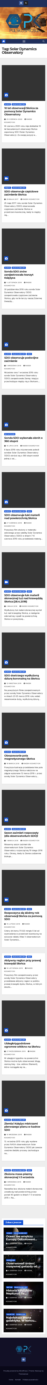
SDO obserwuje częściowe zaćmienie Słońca (21, 193)
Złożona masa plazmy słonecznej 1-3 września (19, 1175)
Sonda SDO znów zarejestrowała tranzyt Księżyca (18, 274)
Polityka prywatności (30, 1380)
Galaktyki (10, 1314)
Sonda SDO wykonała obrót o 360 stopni (23, 439)
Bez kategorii (10, 434)
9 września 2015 (14, 1182)
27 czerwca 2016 (14, 523)
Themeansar (23, 1374)
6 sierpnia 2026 (15, 1243)
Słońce (7, 104)
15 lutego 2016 (14, 924)
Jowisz (9, 1233)
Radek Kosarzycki (31, 199)
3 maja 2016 (12, 606)
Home (11, 1380)
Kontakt (18, 1380)
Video (29, 354)
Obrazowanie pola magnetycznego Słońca (19, 757)
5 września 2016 (14, 366)
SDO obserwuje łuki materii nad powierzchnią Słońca (21, 516)
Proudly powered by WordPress (15, 1371)
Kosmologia (21, 1314)
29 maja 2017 (13, 199)
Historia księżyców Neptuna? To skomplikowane (19, 1293)
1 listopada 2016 (14, 282)
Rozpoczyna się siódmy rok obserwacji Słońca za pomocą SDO (23, 916)
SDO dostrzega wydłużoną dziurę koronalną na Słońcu (22, 677)
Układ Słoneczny (18, 104)
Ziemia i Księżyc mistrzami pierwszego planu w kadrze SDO (22, 1127)
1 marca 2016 (13, 840)
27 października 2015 (16, 1051)
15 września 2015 (14, 1134)
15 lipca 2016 (13, 446)
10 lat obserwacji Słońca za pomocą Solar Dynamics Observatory (21, 111)
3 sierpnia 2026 (15, 1298)
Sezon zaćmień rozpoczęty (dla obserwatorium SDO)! (21, 834)
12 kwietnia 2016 (14, 683)
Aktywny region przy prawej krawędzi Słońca (22, 962)
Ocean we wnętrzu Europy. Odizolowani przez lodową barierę (21, 1239)
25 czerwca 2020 (15, 119)
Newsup (38, 1371)
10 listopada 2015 (15, 968)
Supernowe (11, 1260)
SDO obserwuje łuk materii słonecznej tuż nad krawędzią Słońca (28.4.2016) (23, 598)
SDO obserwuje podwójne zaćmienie (21, 359)
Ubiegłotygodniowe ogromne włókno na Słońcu (22, 1045)
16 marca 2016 (13, 763)
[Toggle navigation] (24, 41)
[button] (43, 41)
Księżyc (7, 187)
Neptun (9, 1287)
